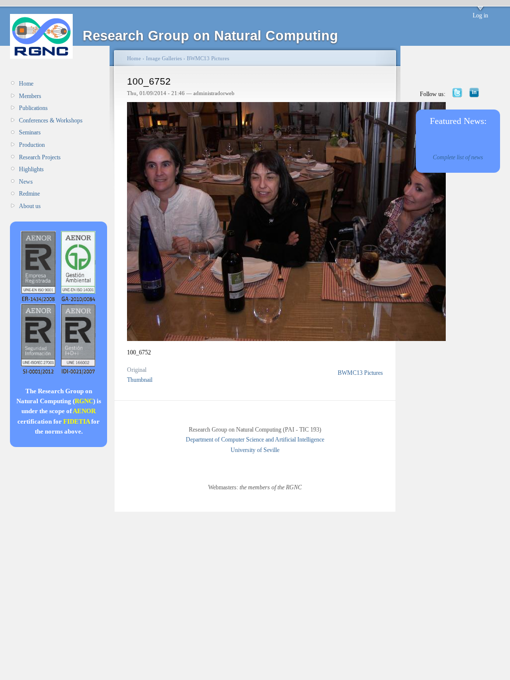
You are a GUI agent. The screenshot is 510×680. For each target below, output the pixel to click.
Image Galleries (164, 58)
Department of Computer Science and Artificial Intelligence (255, 439)
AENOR (84, 411)
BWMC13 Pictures (208, 58)
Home (26, 83)
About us (30, 206)
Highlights (31, 169)
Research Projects (40, 157)
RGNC (84, 401)
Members (30, 96)
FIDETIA (76, 421)
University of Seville (255, 450)
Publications (33, 108)
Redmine (29, 193)
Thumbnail (139, 379)
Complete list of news (458, 157)
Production (32, 144)
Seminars (30, 132)
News (26, 181)
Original (136, 369)
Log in (480, 15)
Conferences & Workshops (51, 120)
